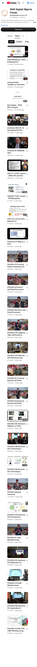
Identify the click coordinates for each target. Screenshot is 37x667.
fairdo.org (5, 25)
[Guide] (3, 3)
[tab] (10, 36)
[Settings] (23, 3)
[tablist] (18, 36)
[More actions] (27, 60)
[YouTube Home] (11, 3)
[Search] (19, 3)
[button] (26, 36)
